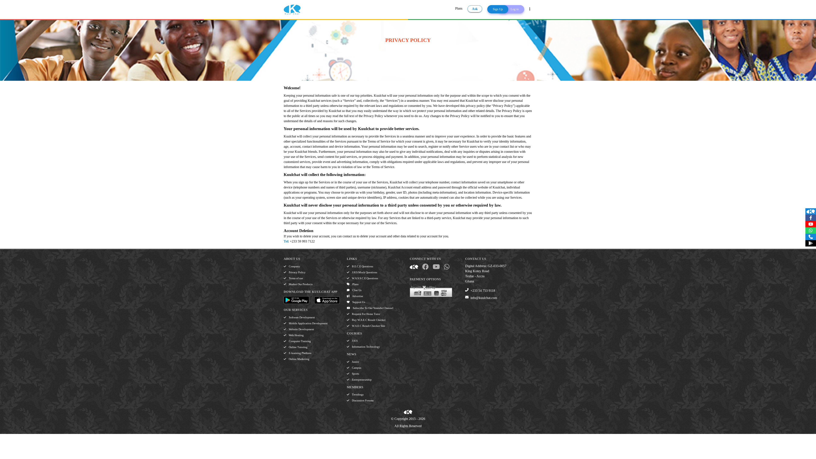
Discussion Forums (362, 400)
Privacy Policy (297, 272)
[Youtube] (810, 224)
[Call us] (810, 237)
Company (294, 266)
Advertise (357, 296)
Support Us (358, 302)
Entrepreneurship (361, 379)
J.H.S (354, 340)
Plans (458, 8)
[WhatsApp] (810, 230)
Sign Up (498, 9)
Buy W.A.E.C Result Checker (368, 320)
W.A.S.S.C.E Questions (364, 278)
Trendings (357, 394)
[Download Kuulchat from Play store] (810, 243)
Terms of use (295, 278)
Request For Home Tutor (365, 314)
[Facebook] (810, 218)
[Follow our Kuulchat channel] (810, 211)
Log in (515, 9)
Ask (475, 9)
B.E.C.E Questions (362, 266)
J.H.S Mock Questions (364, 272)
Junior (355, 361)
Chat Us (356, 290)
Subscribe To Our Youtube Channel (372, 308)
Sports (355, 373)
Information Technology (365, 346)
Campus (356, 367)
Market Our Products (300, 284)
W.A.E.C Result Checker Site (368, 325)
